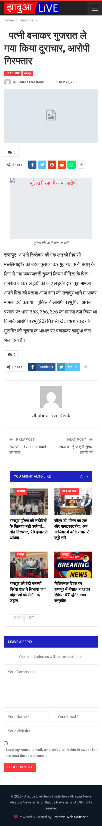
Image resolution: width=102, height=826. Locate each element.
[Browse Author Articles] (51, 397)
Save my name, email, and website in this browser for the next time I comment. (51, 753)
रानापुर (27, 73)
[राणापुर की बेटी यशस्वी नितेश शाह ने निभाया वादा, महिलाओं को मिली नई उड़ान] (29, 565)
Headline (13, 73)
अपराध (21, 491)
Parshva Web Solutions (71, 817)
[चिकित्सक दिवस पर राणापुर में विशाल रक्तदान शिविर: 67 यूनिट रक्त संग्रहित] (73, 565)
